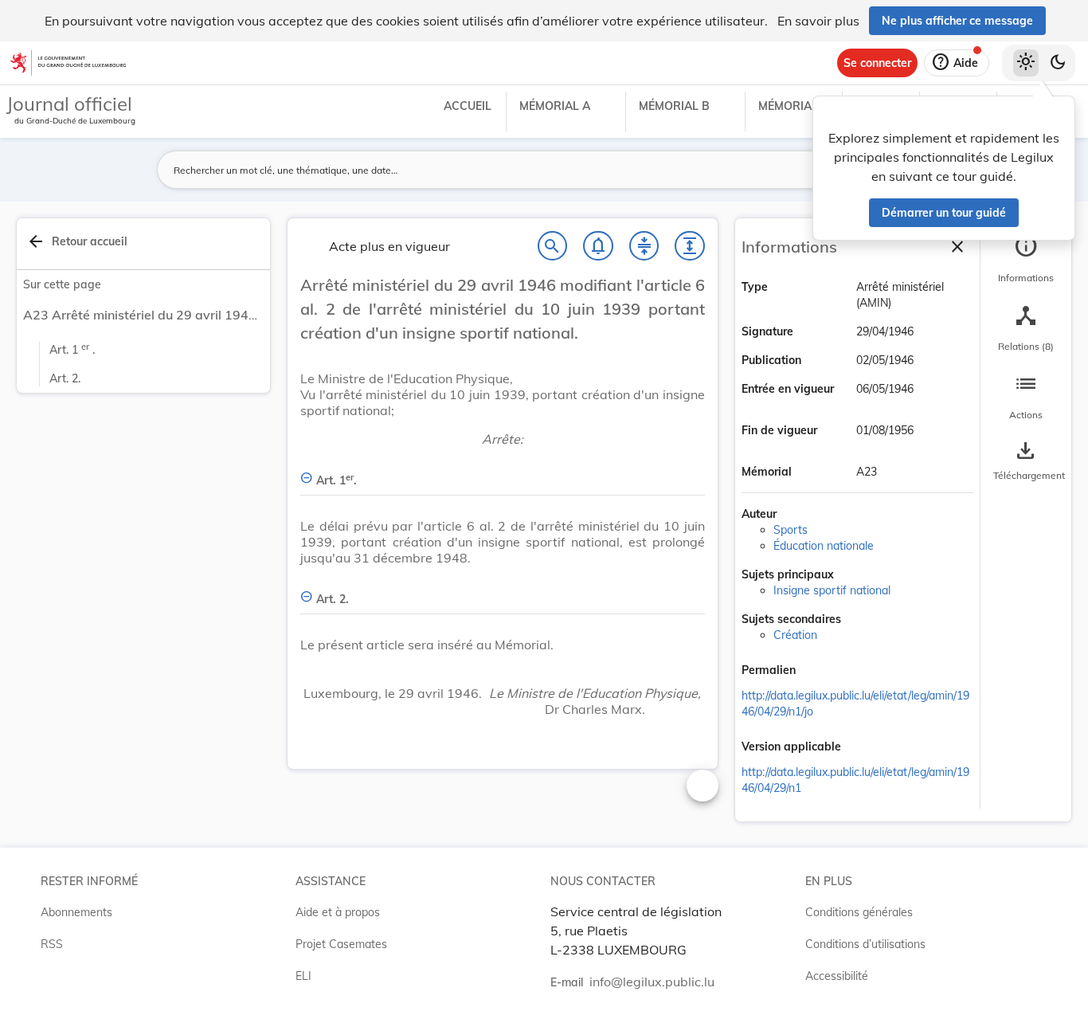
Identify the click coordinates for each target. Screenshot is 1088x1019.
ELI (303, 976)
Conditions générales (859, 912)
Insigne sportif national (831, 590)
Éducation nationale (823, 546)
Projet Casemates (341, 944)
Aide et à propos (337, 912)
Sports (790, 530)
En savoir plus (818, 21)
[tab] (1026, 259)
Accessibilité (836, 976)
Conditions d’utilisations (865, 944)
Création (795, 635)
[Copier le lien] (818, 672)
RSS (52, 944)
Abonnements (76, 912)
